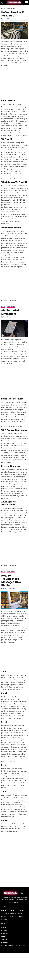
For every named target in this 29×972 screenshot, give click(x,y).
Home (3, 8)
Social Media (5, 913)
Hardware (13, 916)
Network (3, 916)
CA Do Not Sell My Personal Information (13, 945)
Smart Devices (11, 8)
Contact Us (4, 933)
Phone (21, 916)
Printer (21, 910)
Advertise (4, 930)
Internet (3, 910)
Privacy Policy (5, 942)
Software (4, 919)
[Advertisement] (14, 83)
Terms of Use (5, 939)
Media (12, 910)
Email (20, 913)
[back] (2, 2)
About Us (4, 927)
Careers (3, 936)
